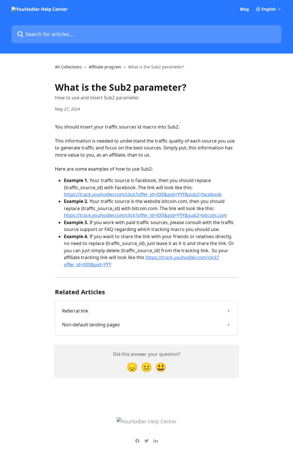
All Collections (68, 67)
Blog (244, 9)
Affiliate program (105, 67)
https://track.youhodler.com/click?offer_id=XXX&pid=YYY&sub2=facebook (143, 194)
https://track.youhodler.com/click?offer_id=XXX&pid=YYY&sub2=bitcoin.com (145, 215)
